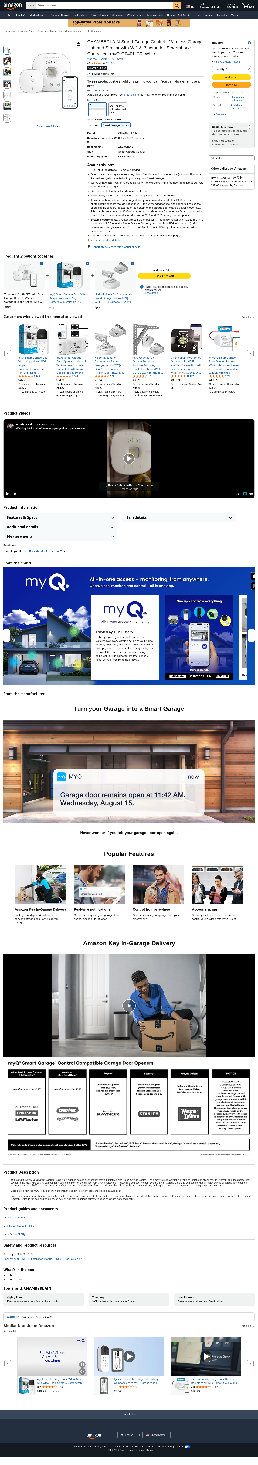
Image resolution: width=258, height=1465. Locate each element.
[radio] (7, 49)
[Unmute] (251, 494)
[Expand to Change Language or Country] (195, 7)
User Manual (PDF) (15, 1217)
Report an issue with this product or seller (116, 246)
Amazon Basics (60, 14)
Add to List (217, 158)
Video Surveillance (46, 31)
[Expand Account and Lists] (222, 7)
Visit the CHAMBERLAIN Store (105, 58)
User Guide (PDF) (14, 1234)
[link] (70, 275)
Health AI (20, 14)
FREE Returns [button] (96, 90)
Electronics (9, 31)
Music (234, 14)
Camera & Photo (25, 31)
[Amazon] (13, 5)
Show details (151, 293)
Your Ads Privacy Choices (170, 1446)
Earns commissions (46, 424)
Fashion (208, 14)
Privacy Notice (101, 1446)
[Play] (7, 494)
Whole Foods (135, 14)
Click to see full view (48, 126)
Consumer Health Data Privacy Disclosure (132, 1446)
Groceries (117, 14)
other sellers (131, 94)
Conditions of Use (82, 1446)
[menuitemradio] (245, 494)
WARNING (13, 1317)
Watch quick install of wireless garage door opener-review (51, 428)
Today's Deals (155, 14)
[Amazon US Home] (94, 1436)
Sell (198, 14)
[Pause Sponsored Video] (82, 1364)
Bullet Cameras (93, 31)
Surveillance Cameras (70, 31)
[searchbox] (104, 5)
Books (171, 14)
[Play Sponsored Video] (129, 1356)
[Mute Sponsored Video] (82, 1371)
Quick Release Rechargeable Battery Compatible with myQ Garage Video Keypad (136, 1381)
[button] (7, 15)
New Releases (99, 14)
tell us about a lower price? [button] (45, 551)
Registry (222, 14)
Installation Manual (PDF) (18, 1225)
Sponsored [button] (8, 1331)
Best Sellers (80, 14)
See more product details (105, 239)
